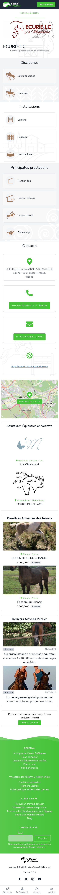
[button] (29, 395)
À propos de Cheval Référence (29, 753)
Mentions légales (29, 785)
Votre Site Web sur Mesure (29, 814)
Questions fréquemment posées (30, 760)
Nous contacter (29, 757)
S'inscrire (42, 838)
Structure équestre (29, 12)
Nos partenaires (29, 767)
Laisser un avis (29, 722)
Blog (29, 818)
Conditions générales (30, 782)
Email (20, 833)
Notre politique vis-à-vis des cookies (29, 789)
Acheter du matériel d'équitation (29, 807)
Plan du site (29, 764)
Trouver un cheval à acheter (29, 804)
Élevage (48, 811)
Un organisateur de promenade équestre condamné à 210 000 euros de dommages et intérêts (29, 658)
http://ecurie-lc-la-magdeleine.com (29, 366)
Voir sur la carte (29, 401)
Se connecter (46, 4)
